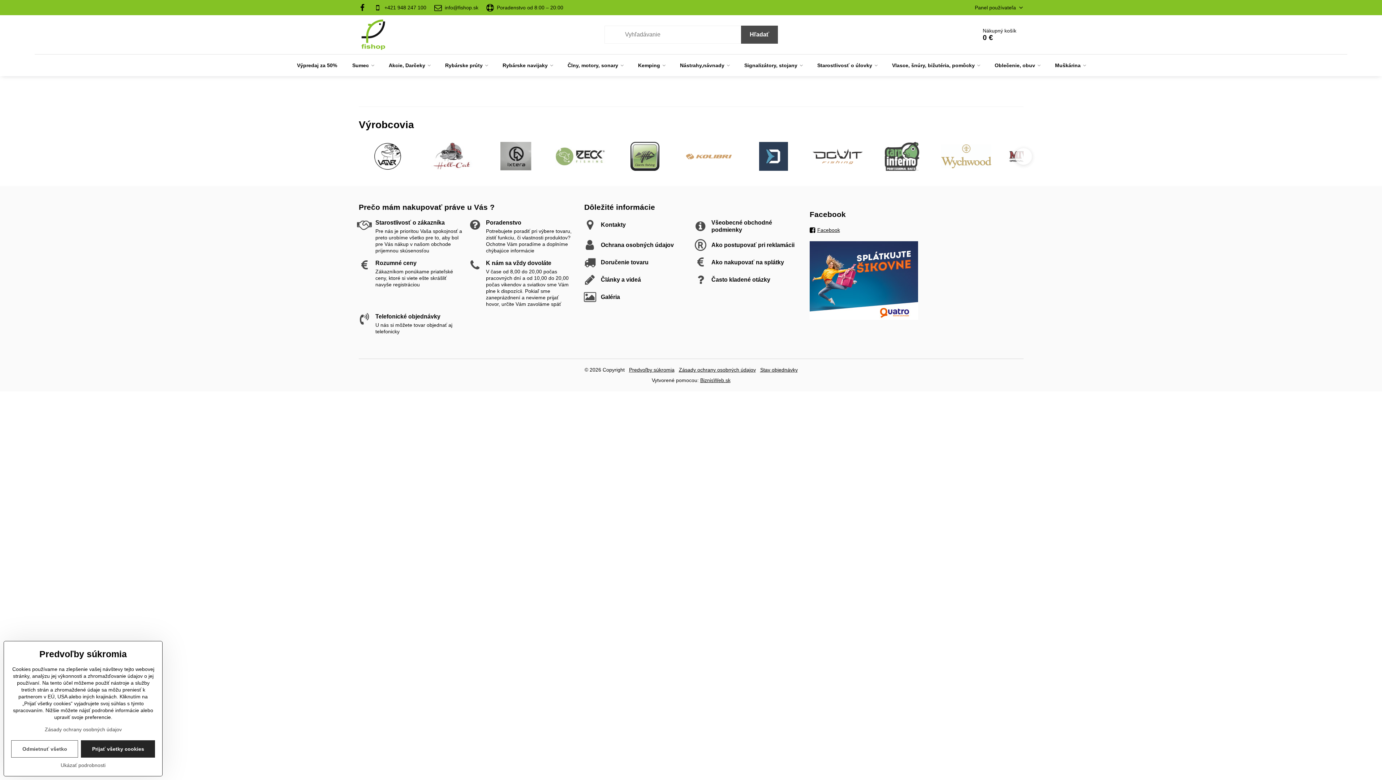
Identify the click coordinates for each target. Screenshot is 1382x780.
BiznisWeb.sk (715, 380)
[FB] (365, 7)
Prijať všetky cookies (118, 749)
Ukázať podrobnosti (83, 765)
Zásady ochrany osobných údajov (717, 370)
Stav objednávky (779, 370)
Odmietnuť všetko (44, 749)
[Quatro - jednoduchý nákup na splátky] (864, 318)
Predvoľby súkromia (652, 370)
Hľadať (759, 34)
